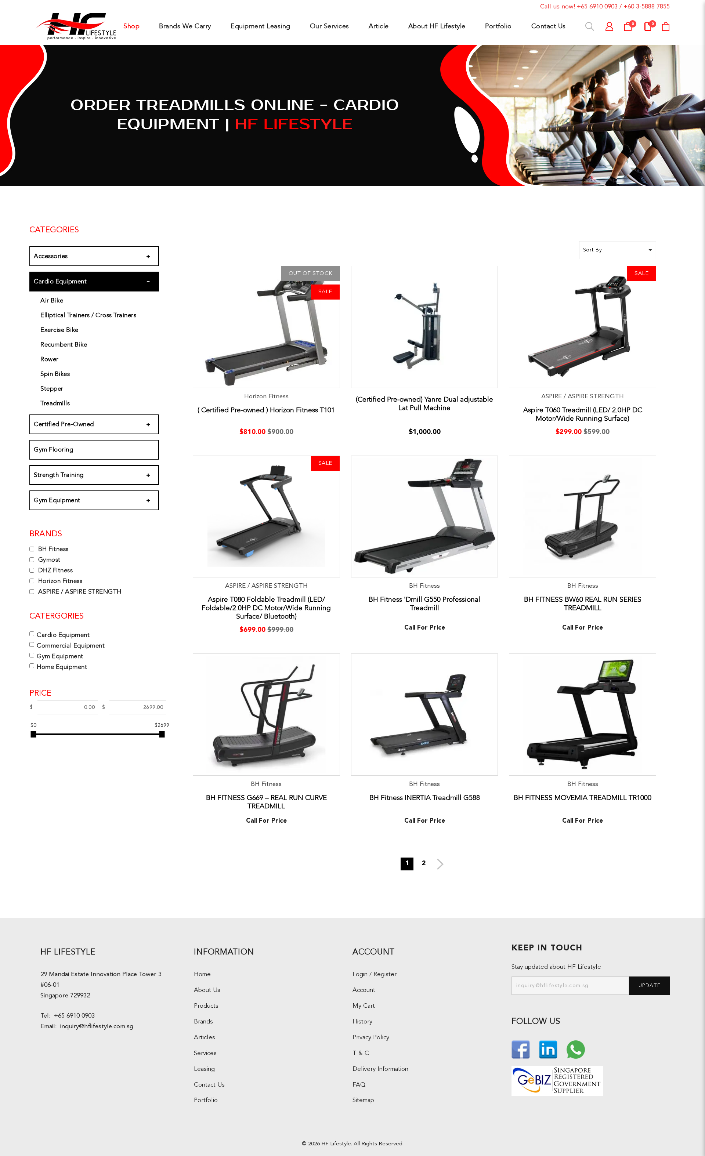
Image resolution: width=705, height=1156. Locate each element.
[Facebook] (521, 1049)
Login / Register (374, 974)
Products (206, 1006)
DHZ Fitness (54, 570)
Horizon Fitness (59, 581)
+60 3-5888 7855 (646, 7)
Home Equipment (62, 667)
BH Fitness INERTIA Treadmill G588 (424, 797)
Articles (204, 1037)
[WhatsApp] (576, 1049)
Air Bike (51, 300)
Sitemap (363, 1100)
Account (363, 990)
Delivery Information (380, 1069)
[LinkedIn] (549, 1049)
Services (205, 1053)
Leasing (204, 1069)
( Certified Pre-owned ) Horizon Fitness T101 (266, 410)
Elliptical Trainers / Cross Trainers (88, 315)
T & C (360, 1053)
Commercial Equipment (71, 645)
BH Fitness (52, 549)
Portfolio (206, 1100)
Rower (49, 359)
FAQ (358, 1085)
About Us (207, 990)
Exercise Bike (59, 330)
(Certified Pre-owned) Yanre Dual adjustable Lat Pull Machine (424, 404)
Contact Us (209, 1085)
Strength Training (59, 475)
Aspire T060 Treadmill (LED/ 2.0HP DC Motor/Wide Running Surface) (582, 414)
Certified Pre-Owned (64, 424)
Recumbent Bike (63, 344)
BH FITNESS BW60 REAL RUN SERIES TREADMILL (582, 604)
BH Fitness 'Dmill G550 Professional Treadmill (424, 604)
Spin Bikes (55, 374)
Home (202, 974)
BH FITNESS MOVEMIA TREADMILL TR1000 (582, 797)
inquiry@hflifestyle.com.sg (95, 1026)
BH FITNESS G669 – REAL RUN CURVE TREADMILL (266, 802)
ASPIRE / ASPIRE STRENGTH (79, 591)
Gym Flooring (53, 449)
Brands (203, 1022)
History (362, 1022)
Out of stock (311, 273)
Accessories (51, 256)
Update (650, 985)
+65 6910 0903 (597, 7)
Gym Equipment (57, 500)
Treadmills (55, 403)
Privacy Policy (370, 1037)
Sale (325, 292)
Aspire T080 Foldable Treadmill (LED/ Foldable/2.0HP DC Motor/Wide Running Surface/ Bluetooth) (266, 608)
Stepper (52, 388)
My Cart (363, 1006)
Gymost (48, 559)
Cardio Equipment (60, 281)
